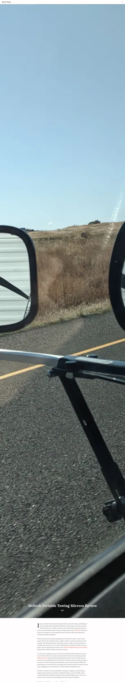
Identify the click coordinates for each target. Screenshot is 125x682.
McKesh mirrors (42, 658)
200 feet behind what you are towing (75, 647)
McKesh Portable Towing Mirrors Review (62, 605)
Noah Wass (6, 2)
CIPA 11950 (77, 630)
